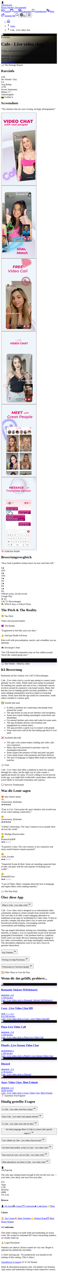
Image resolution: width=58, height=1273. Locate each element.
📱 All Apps (6, 1206)
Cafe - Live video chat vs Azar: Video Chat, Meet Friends (26, 1093)
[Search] (17, 16)
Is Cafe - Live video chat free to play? (17, 1109)
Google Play (10, 62)
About (4, 1262)
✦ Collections (40, 1206)
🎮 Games (17, 1206)
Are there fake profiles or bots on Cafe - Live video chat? (25, 1148)
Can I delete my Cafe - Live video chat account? (22, 1140)
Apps (15, 11)
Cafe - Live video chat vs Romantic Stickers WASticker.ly (27, 1000)
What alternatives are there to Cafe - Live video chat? (24, 1162)
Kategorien (26, 11)
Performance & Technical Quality (15, 967)
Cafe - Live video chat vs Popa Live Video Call (22, 1037)
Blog (52, 11)
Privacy (10, 1262)
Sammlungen (40, 11)
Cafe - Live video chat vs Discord (16, 1074)
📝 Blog (51, 1206)
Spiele (7, 11)
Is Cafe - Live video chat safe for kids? (18, 1124)
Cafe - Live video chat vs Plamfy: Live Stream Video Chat (27, 1056)
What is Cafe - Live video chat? (15, 905)
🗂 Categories (28, 1206)
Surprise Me (10, 16)
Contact (17, 1262)
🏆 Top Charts (7, 1218)
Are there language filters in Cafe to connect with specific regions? (29, 1131)
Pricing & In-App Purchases (13, 960)
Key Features (7, 952)
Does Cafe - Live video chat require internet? (20, 1117)
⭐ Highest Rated (39, 1218)
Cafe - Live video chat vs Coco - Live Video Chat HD (25, 1019)
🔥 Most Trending (22, 1218)
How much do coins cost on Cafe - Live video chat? (23, 1155)
